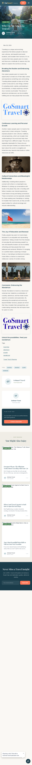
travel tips (9, 367)
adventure (17, 367)
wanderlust (5, 370)
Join (23, 3)
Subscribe (25, 582)
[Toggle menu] (28, 3)
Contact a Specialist (16, 421)
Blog (3, 19)
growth (24, 367)
